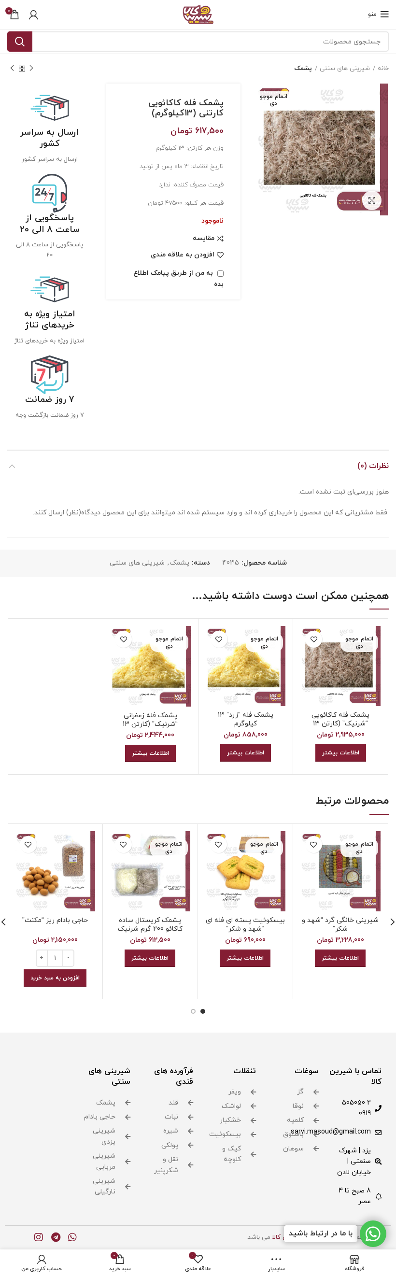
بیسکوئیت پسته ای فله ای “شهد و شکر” (245, 925)
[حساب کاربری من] (33, 14)
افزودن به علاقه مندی (182, 255)
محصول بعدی (12, 68)
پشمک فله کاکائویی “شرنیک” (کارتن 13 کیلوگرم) (340, 723)
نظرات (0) (373, 466)
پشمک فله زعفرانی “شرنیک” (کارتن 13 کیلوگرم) (150, 724)
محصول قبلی (31, 68)
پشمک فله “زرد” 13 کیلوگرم (245, 719)
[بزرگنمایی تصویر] (372, 200)
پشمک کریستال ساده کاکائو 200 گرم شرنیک (150, 925)
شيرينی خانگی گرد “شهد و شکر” (340, 925)
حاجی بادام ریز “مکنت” (55, 920)
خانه (383, 68)
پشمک (303, 68)
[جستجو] (19, 41)
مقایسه (203, 238)
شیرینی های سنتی (345, 68)
